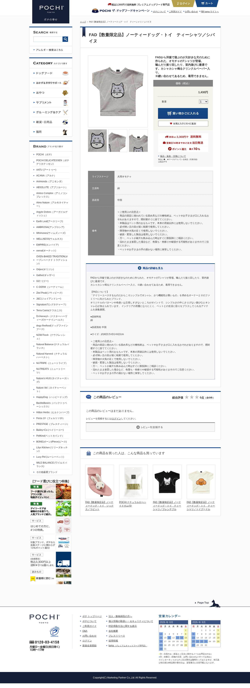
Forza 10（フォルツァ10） (50, 418)
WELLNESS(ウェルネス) (49, 239)
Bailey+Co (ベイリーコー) (50, 430)
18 (169, 641)
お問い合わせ (191, 11)
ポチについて (159, 11)
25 (169, 645)
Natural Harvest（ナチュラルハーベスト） (51, 355)
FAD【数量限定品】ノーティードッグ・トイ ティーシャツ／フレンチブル (167, 506)
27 (177, 645)
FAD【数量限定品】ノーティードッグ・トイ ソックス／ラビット (99, 506)
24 (165, 645)
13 (177, 638)
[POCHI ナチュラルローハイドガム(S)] (133, 498)
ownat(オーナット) (46, 250)
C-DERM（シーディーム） (50, 287)
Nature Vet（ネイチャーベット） (51, 389)
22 (186, 641)
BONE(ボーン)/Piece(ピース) (51, 441)
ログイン (116, 418)
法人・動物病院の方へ (120, 616)
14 (181, 638)
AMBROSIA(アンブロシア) (50, 227)
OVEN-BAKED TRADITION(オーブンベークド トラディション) (52, 260)
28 (181, 645)
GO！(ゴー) (42, 281)
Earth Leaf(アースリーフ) (49, 221)
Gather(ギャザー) (45, 275)
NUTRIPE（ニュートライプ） (52, 363)
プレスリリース (117, 635)
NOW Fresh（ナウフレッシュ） (50, 337)
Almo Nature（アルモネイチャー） (52, 204)
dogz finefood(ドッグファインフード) (52, 327)
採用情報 (113, 640)
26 (173, 645)
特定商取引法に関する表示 (123, 626)
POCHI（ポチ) (44, 154)
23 (161, 645)
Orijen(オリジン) (45, 269)
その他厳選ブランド (46, 472)
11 (169, 638)
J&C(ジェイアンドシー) (48, 298)
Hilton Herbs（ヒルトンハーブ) (52, 412)
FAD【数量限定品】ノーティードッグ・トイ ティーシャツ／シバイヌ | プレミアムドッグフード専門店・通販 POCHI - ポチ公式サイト (50, 11)
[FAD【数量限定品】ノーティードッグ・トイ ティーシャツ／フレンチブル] (167, 498)
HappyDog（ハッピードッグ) (51, 397)
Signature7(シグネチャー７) (51, 304)
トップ (83, 22)
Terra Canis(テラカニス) (49, 310)
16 (161, 641)
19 (173, 641)
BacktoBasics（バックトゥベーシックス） (51, 405)
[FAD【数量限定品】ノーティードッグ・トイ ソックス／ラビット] (99, 498)
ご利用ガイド (175, 11)
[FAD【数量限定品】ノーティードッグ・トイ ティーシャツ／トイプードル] (201, 498)
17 (165, 641)
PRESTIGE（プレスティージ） (52, 424)
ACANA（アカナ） (46, 175)
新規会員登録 (89, 645)
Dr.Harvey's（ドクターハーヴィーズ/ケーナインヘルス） (51, 318)
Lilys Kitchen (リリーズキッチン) (52, 449)
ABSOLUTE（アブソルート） (52, 187)
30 (161, 649)
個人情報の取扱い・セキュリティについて (131, 621)
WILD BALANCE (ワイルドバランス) (51, 464)
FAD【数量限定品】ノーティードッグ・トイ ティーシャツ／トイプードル (201, 506)
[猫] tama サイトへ (210, 11)
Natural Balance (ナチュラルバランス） (52, 346)
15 (186, 638)
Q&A (84, 631)
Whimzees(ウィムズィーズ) (50, 233)
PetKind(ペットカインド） (50, 435)
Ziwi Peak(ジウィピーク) (49, 292)
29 (186, 645)
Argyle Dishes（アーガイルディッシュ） (52, 214)
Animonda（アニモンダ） (50, 181)
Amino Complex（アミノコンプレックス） (51, 195)
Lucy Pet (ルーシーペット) (50, 457)
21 (181, 641)
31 (165, 649)
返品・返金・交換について (173, 156)
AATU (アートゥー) (46, 169)
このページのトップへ (208, 604)
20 (177, 641)
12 (173, 638)
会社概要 (113, 631)
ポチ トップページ (92, 616)
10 (165, 638)
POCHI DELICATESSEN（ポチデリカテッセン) (52, 162)
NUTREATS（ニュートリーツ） (50, 371)
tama (128, 645)
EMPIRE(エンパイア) (47, 244)
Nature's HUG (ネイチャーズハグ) (52, 380)
